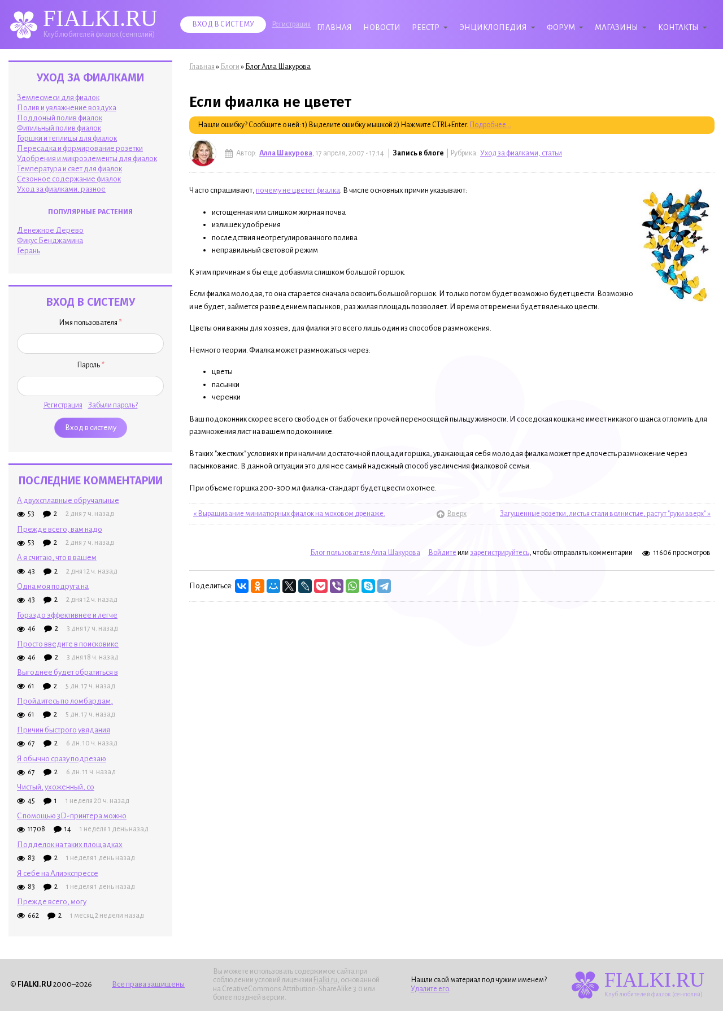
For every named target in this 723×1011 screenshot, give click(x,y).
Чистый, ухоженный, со (55, 787)
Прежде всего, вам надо (59, 529)
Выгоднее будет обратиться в (67, 672)
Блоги (229, 67)
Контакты (678, 27)
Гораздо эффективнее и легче (67, 615)
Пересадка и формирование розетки (80, 148)
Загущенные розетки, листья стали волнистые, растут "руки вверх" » (605, 514)
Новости (381, 27)
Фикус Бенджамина (50, 240)
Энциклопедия (493, 27)
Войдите (442, 553)
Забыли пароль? (113, 405)
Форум (561, 27)
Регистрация (291, 24)
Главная (334, 27)
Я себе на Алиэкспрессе (57, 873)
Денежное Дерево (50, 230)
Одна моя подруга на (53, 586)
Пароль (90, 365)
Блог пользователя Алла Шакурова (365, 553)
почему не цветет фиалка (298, 190)
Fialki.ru (325, 980)
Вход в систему (223, 24)
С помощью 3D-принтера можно (72, 816)
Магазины (616, 27)
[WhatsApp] (352, 586)
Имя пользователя (90, 323)
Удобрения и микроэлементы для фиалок (87, 158)
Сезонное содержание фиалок (69, 179)
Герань (28, 250)
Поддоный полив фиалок (59, 118)
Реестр (425, 27)
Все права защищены (148, 984)
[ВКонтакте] (242, 586)
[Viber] (336, 586)
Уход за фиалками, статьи (521, 153)
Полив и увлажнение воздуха (66, 107)
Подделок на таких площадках (70, 844)
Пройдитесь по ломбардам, (65, 701)
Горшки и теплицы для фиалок (67, 138)
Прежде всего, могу (51, 901)
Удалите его (430, 989)
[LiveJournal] (305, 586)
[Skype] (368, 586)
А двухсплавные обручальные (68, 500)
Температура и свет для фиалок (69, 168)
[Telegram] (384, 586)
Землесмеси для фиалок (58, 97)
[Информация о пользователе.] (203, 153)
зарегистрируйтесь (499, 553)
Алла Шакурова (285, 153)
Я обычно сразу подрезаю (61, 758)
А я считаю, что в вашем (57, 557)
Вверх (452, 514)
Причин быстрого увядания (63, 730)
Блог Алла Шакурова (278, 67)
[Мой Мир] (273, 586)
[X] (289, 586)
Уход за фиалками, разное (61, 189)
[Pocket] (321, 586)
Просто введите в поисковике (68, 644)
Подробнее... (490, 125)
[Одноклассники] (257, 586)
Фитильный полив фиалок (59, 128)
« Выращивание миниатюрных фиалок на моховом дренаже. (289, 514)
